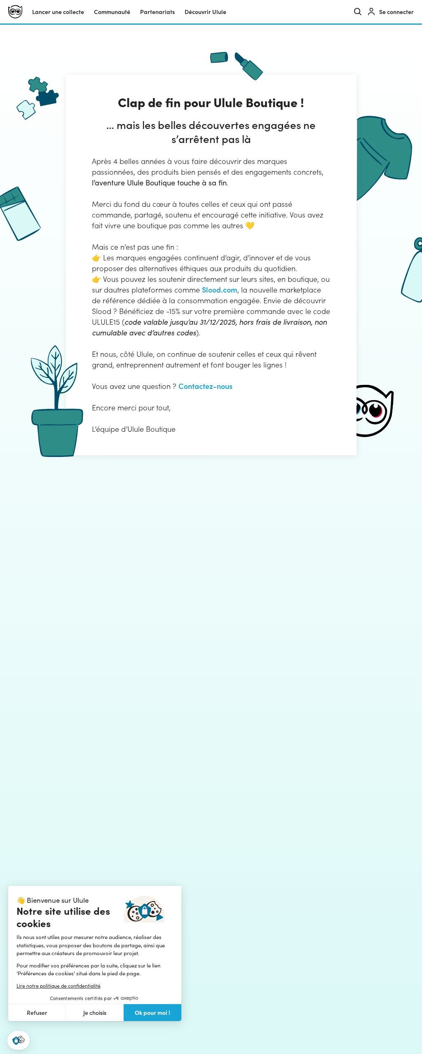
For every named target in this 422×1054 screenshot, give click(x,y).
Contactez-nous (205, 386)
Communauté (112, 12)
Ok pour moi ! (152, 1012)
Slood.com (219, 289)
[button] (18, 1040)
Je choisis (94, 1013)
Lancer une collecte (58, 12)
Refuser (37, 1013)
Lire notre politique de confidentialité (58, 985)
